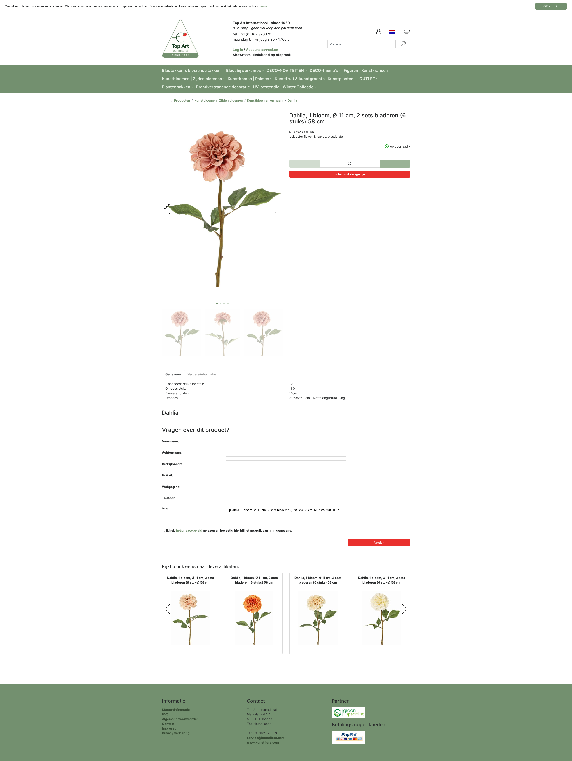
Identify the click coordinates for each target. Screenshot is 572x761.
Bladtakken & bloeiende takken (191, 70)
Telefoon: (169, 498)
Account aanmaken (262, 50)
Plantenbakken (176, 87)
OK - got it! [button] (551, 6)
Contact (168, 724)
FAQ (165, 714)
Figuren (351, 70)
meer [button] (263, 6)
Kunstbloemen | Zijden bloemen (192, 78)
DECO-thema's (324, 70)
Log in (238, 50)
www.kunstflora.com (263, 742)
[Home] (167, 101)
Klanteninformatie (176, 709)
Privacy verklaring (176, 733)
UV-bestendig (266, 87)
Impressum (170, 728)
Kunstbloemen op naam (265, 100)
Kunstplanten (340, 78)
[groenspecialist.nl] (348, 712)
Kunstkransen (374, 70)
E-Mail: (167, 475)
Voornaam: (170, 441)
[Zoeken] (402, 44)
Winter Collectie (298, 87)
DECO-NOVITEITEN (285, 70)
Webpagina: (171, 487)
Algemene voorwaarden (180, 719)
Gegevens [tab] (173, 374)
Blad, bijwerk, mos (243, 70)
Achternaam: (172, 452)
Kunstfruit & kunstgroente (300, 78)
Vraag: (167, 508)
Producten (182, 100)
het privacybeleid (189, 530)
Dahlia (292, 100)
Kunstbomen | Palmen (248, 78)
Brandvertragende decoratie (223, 87)
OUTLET (367, 78)
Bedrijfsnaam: (172, 464)
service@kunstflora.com (266, 738)
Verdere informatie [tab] (201, 374)
